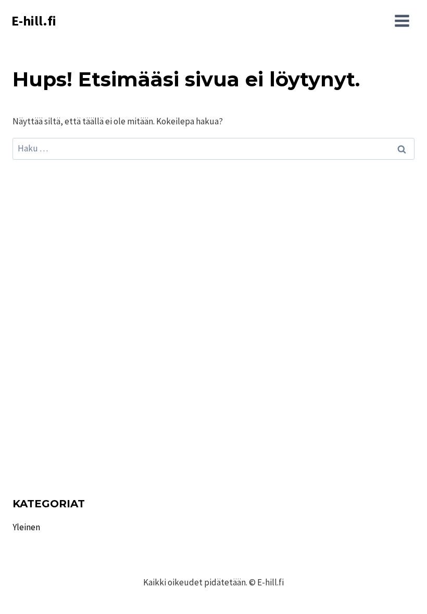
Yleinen (26, 527)
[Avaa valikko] (402, 20)
